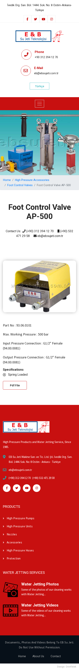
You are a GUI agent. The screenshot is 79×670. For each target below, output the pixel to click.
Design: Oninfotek (66, 666)
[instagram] (51, 19)
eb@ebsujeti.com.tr (20, 470)
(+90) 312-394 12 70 (20, 478)
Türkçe (39, 86)
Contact (56, 656)
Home (7, 180)
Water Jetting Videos (39, 605)
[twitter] (35, 19)
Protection (14, 558)
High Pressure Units (20, 526)
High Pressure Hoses (20, 550)
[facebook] (27, 19)
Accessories (14, 542)
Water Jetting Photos (40, 584)
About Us (38, 656)
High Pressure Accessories (32, 180)
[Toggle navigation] (39, 103)
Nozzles (12, 534)
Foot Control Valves (20, 185)
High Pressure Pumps (20, 518)
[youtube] (43, 19)
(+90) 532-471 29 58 (43, 478)
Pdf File (15, 385)
